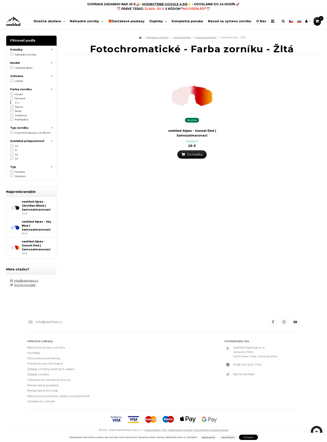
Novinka (20, 171)
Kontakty (33, 353)
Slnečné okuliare (47, 21)
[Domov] (13, 21)
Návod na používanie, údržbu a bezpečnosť (58, 396)
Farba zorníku (21, 89)
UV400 (19, 81)
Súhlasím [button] (248, 437)
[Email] (30, 322)
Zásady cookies (38, 374)
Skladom (20, 176)
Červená (20, 98)
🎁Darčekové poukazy (126, 21)
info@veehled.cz (26, 280)
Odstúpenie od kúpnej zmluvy (49, 380)
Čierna (19, 106)
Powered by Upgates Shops (211, 429)
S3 (16, 158)
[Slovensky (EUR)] (299, 21)
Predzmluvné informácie (45, 363)
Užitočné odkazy (40, 341)
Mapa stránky (153, 429)
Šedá (18, 111)
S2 (16, 154)
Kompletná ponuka (187, 21)
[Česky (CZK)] (291, 21)
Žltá (17, 102)
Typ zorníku (19, 128)
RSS (164, 429)
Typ (13, 167)
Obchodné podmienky (43, 358)
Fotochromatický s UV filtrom (33, 132)
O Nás (261, 21)
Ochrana (16, 76)
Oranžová (21, 115)
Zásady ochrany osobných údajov (51, 369)
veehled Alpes (23, 67)
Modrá (19, 94)
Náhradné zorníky (84, 21)
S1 (16, 150)
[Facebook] (273, 322)
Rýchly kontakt (25, 285)
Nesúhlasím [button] (228, 437)
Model (15, 63)
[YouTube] (295, 322)
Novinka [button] (192, 120)
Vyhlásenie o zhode (41, 401)
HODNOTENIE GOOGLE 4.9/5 (164, 4)
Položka (16, 49)
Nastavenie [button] (208, 437)
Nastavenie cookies (180, 429)
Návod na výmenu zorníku (229, 21)
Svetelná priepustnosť (27, 141)
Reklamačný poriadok (43, 385)
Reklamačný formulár (42, 390)
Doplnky (156, 21)
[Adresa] (228, 348)
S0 (16, 145)
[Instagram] (284, 322)
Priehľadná (21, 119)
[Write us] (228, 374)
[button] (316, 431)
